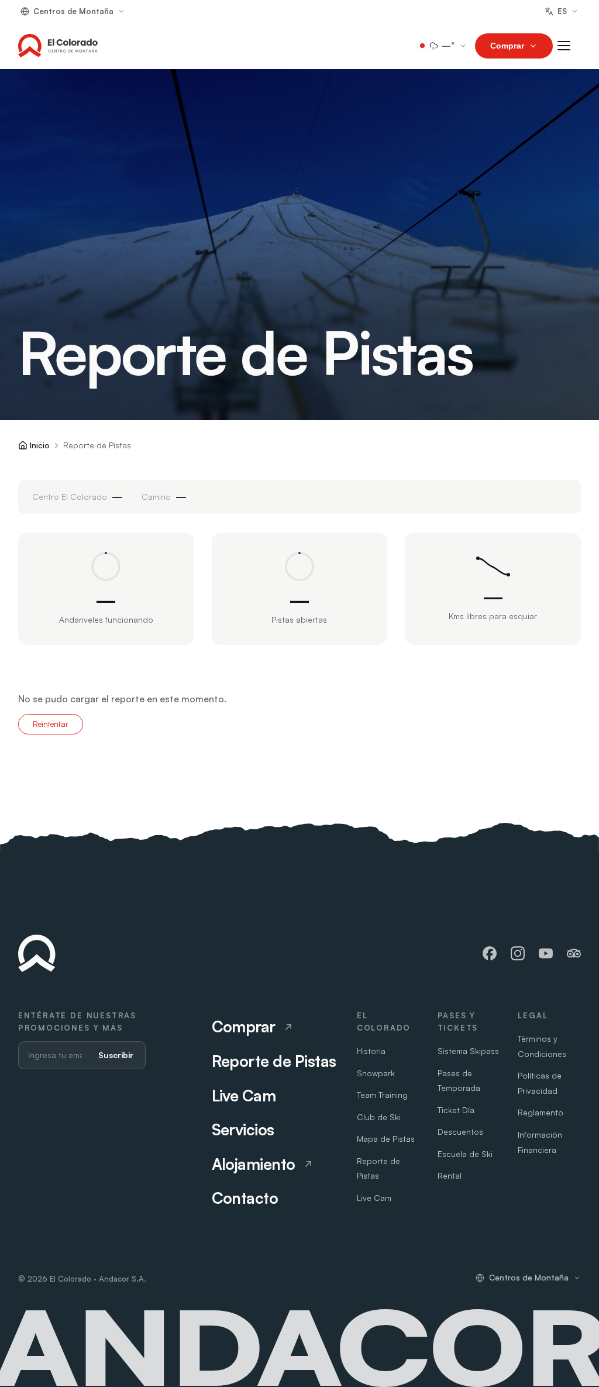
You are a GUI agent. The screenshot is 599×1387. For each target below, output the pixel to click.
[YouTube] (546, 953)
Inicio (40, 445)
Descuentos (460, 1132)
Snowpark (376, 1073)
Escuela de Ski (465, 1154)
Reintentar (50, 724)
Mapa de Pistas (386, 1139)
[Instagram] (518, 953)
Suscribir (115, 1055)
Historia (371, 1051)
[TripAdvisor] (574, 953)
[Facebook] (490, 953)
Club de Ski (379, 1117)
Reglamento (540, 1112)
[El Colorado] (58, 45)
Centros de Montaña (73, 11)
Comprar (507, 45)
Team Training (382, 1095)
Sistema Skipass (468, 1051)
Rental (450, 1175)
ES (562, 11)
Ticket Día (456, 1110)
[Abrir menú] (569, 45)
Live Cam (374, 1198)
